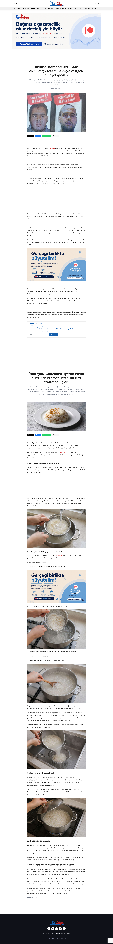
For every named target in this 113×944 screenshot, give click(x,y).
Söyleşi (44, 8)
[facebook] (90, 3)
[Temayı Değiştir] (14, 3)
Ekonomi (87, 8)
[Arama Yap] (17, 3)
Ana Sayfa (46, 933)
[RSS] (64, 928)
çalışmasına (58, 555)
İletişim (58, 933)
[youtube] (96, 3)
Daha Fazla (95, 8)
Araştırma (26, 8)
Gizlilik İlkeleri (65, 933)
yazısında (62, 452)
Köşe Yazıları (35, 8)
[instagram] (99, 3)
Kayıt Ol (53, 335)
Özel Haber (17, 8)
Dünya (80, 8)
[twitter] (93, 3)
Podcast (50, 8)
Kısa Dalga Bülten (61, 8)
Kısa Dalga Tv (72, 8)
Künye (52, 933)
